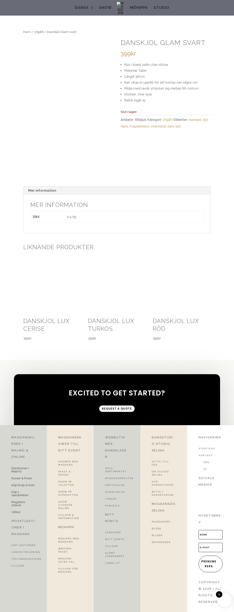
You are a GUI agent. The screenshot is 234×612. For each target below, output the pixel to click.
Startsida (207, 448)
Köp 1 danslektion (19, 493)
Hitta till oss (160, 463)
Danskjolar (115, 492)
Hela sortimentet (116, 470)
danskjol (195, 120)
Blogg (156, 528)
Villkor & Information (68, 516)
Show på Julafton (66, 483)
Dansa (82, 8)
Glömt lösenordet (115, 554)
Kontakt (206, 455)
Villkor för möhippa (68, 570)
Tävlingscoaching (26, 559)
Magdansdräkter (119, 478)
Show (105, 8)
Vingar (110, 499)
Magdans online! (18, 504)
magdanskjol (139, 126)
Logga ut (112, 563)
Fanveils (112, 505)
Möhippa (139, 8)
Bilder (157, 535)
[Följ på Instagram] (217, 493)
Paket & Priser (64, 473)
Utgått (39, 32)
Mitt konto (115, 539)
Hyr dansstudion (163, 483)
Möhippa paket (65, 550)
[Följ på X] (208, 493)
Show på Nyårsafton (68, 493)
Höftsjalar (115, 485)
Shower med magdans (68, 463)
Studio (161, 8)
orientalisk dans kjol (166, 126)
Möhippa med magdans (68, 540)
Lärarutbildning (25, 552)
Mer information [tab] (42, 190)
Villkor (16, 512)
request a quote (117, 409)
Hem (27, 32)
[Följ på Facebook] (200, 493)
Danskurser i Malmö (20, 470)
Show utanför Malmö (65, 505)
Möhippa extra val (66, 560)
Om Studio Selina (160, 473)
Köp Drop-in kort (23, 485)
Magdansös (161, 521)
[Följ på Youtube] (200, 501)
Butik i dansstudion (163, 493)
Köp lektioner (23, 545)
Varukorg (113, 532)
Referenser (161, 542)
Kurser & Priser (21, 478)
